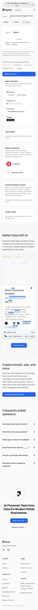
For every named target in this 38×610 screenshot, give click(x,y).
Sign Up (5, 568)
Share (17, 22)
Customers (6, 583)
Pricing (4, 579)
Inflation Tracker (7, 600)
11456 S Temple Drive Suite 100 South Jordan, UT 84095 (28, 586)
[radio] (6, 323)
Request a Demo (18, 527)
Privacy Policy (25, 564)
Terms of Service (26, 568)
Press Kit (23, 572)
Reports (5, 588)
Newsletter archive (8, 592)
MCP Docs (5, 596)
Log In (4, 564)
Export (6, 22)
